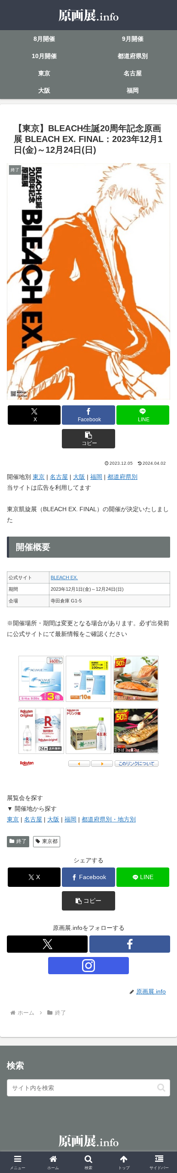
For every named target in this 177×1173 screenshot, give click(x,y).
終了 (21, 841)
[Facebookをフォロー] (129, 944)
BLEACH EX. (64, 577)
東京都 (50, 841)
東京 (39, 476)
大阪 (79, 476)
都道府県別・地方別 (109, 819)
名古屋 (59, 476)
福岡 (96, 476)
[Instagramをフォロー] (88, 965)
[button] (88, 438)
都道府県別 (122, 476)
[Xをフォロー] (47, 944)
